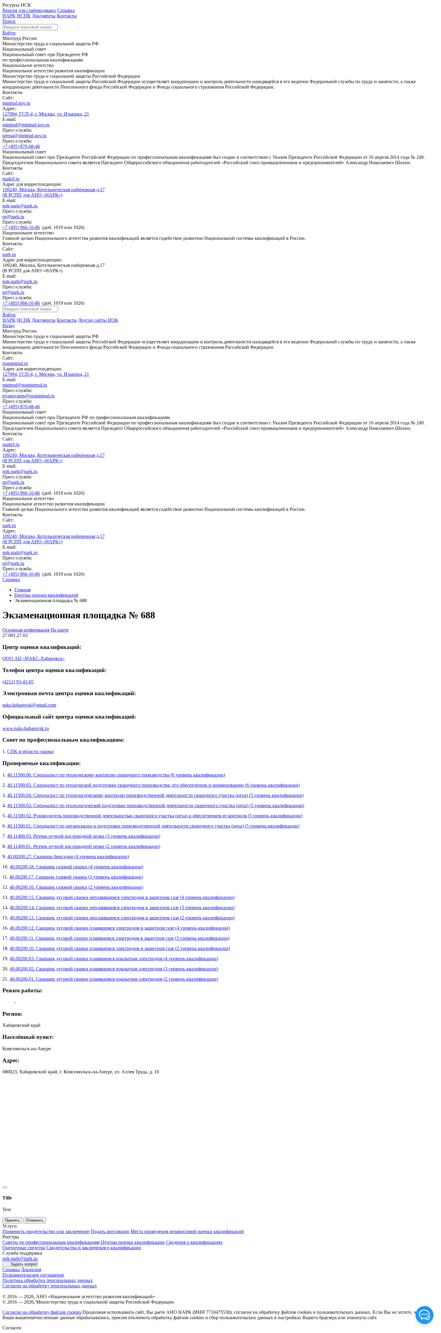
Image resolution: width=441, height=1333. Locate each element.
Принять (12, 1220)
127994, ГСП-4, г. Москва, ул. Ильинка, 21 (45, 113)
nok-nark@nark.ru (20, 205)
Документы (44, 15)
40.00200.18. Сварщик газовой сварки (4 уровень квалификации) (76, 866)
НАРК (9, 15)
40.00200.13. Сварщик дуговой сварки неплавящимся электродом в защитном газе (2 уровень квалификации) (122, 917)
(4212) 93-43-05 (18, 681)
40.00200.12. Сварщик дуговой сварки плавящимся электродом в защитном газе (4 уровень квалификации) (120, 927)
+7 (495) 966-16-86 (21, 227)
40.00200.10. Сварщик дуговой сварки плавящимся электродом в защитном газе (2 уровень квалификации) (120, 948)
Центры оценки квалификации (133, 1242)
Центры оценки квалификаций (46, 595)
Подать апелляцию (110, 1231)
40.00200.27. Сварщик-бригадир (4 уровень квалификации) (68, 856)
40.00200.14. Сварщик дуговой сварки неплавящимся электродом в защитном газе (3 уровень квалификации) (122, 907)
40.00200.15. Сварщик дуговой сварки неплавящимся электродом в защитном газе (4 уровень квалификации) (122, 897)
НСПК (24, 15)
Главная (22, 589)
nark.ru (9, 254)
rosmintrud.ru (15, 363)
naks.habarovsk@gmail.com (29, 704)
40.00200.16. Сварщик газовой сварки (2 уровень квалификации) (76, 887)
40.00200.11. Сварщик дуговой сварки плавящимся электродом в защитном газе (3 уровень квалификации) (120, 938)
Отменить (35, 1220)
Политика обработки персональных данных (47, 1280)
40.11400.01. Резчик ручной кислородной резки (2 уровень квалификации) (83, 846)
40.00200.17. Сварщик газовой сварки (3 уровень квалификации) (76, 876)
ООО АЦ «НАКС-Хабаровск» (33, 658)
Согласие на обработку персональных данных (49, 1285)
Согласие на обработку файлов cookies (41, 1312)
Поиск (9, 21)
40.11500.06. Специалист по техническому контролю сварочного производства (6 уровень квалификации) (116, 774)
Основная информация (26, 629)
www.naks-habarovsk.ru (25, 728)
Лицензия (31, 1269)
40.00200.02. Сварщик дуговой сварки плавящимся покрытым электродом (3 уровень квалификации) (114, 968)
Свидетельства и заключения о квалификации (93, 1247)
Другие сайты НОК (98, 320)
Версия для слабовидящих (29, 10)
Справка (66, 10)
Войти (9, 32)
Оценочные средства (23, 1247)
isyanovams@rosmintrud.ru (28, 395)
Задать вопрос (23, 1264)
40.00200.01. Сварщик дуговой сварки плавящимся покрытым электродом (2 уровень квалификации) (114, 979)
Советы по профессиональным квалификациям (51, 1242)
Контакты (67, 15)
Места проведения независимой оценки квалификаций (187, 1231)
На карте (60, 629)
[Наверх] (4, 1187)
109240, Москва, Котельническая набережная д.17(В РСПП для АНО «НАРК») (53, 192)
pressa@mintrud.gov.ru (24, 135)
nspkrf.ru (11, 178)
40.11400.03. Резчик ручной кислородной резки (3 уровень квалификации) (83, 836)
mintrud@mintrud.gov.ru (26, 124)
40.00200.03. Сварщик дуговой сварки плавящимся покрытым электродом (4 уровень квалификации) (114, 958)
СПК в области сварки (30, 751)
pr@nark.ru (13, 216)
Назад (8, 325)
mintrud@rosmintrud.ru (24, 385)
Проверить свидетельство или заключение (45, 1231)
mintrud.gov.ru (16, 103)
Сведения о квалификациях (194, 1242)
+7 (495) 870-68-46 (21, 146)
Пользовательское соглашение (33, 1274)
